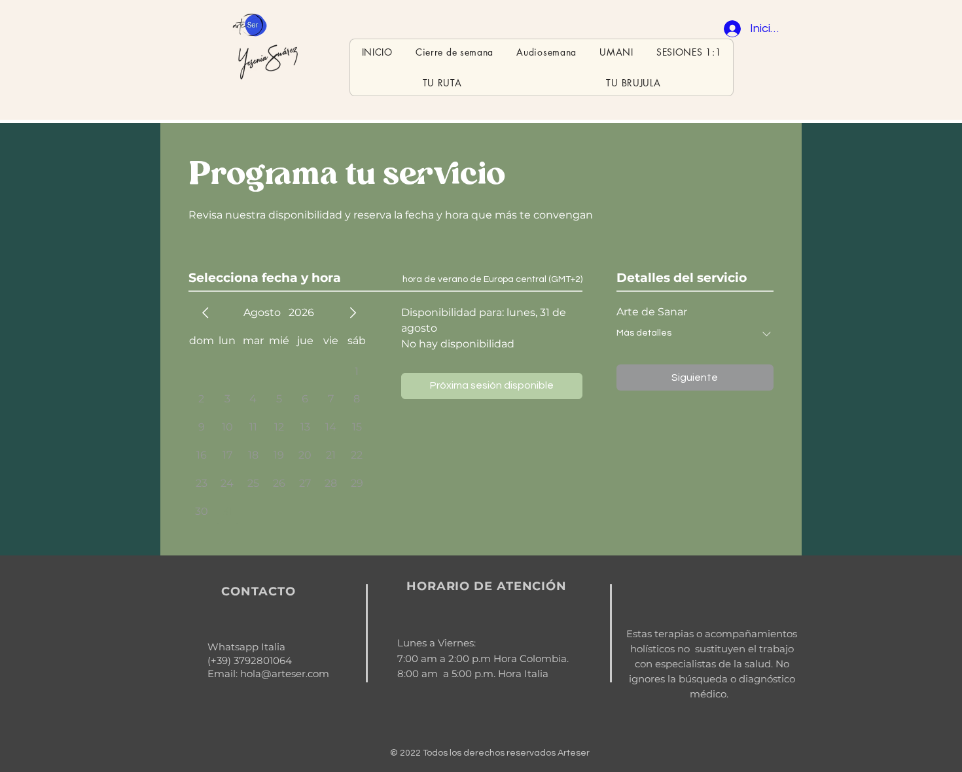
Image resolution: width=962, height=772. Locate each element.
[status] (492, 280)
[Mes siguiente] (353, 313)
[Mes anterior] (205, 313)
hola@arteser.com (284, 673)
